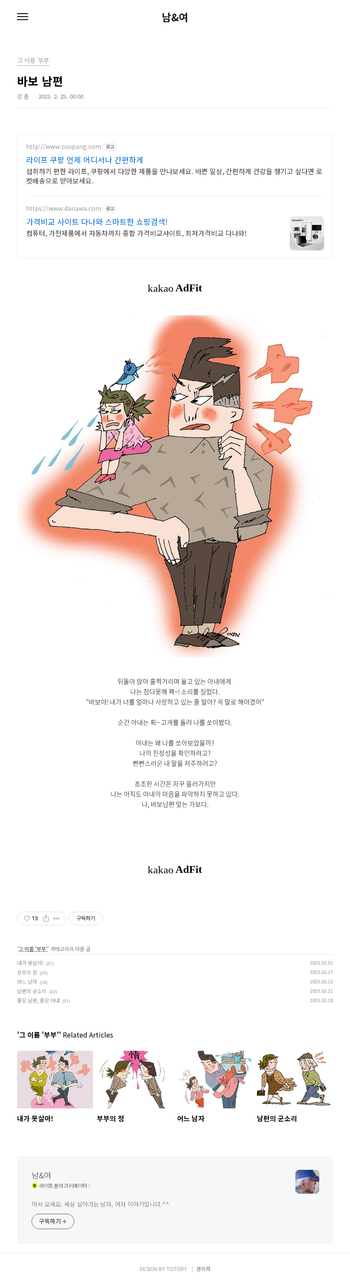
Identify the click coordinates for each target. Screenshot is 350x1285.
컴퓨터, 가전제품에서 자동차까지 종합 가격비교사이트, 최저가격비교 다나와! (136, 233)
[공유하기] (46, 918)
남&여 (175, 17)
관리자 (203, 1268)
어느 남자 (27, 981)
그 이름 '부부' (33, 948)
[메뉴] (22, 17)
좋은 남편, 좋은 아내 (38, 1000)
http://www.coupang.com (63, 146)
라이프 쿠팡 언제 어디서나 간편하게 (84, 159)
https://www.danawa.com (63, 208)
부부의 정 (27, 972)
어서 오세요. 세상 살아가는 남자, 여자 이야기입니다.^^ (100, 1204)
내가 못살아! (30, 962)
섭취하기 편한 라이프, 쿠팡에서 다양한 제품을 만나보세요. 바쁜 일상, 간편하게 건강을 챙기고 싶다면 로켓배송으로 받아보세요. (174, 175)
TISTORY (176, 1268)
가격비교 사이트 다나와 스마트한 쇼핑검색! (97, 221)
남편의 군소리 (32, 990)
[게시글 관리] (56, 918)
